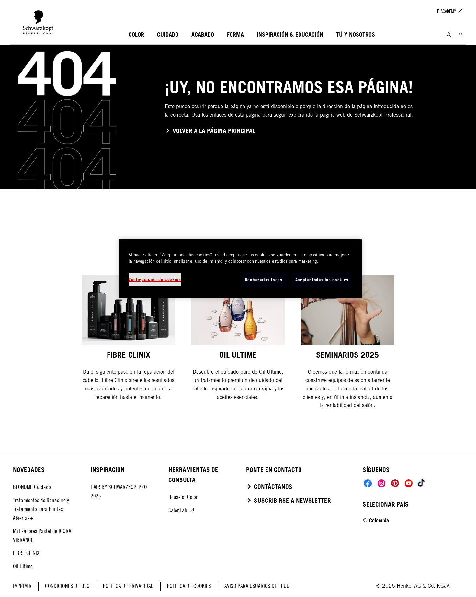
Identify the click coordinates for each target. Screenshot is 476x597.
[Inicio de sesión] (460, 35)
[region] (240, 268)
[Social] (368, 483)
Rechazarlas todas (263, 279)
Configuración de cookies (155, 279)
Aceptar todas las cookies (321, 279)
